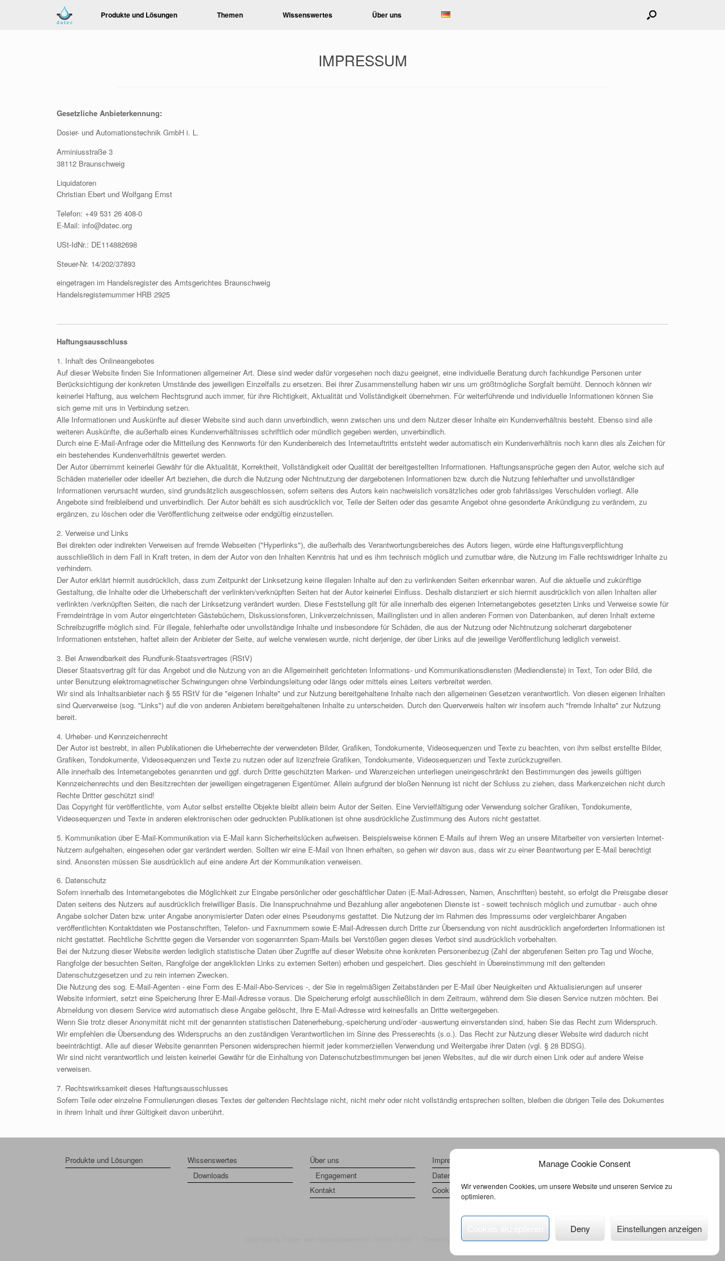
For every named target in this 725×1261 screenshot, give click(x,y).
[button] (651, 15)
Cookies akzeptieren (505, 1228)
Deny (580, 1228)
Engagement (336, 1175)
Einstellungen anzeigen (659, 1228)
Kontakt (322, 1190)
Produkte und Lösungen (139, 15)
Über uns (324, 1160)
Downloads (211, 1175)
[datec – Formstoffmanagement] (64, 15)
